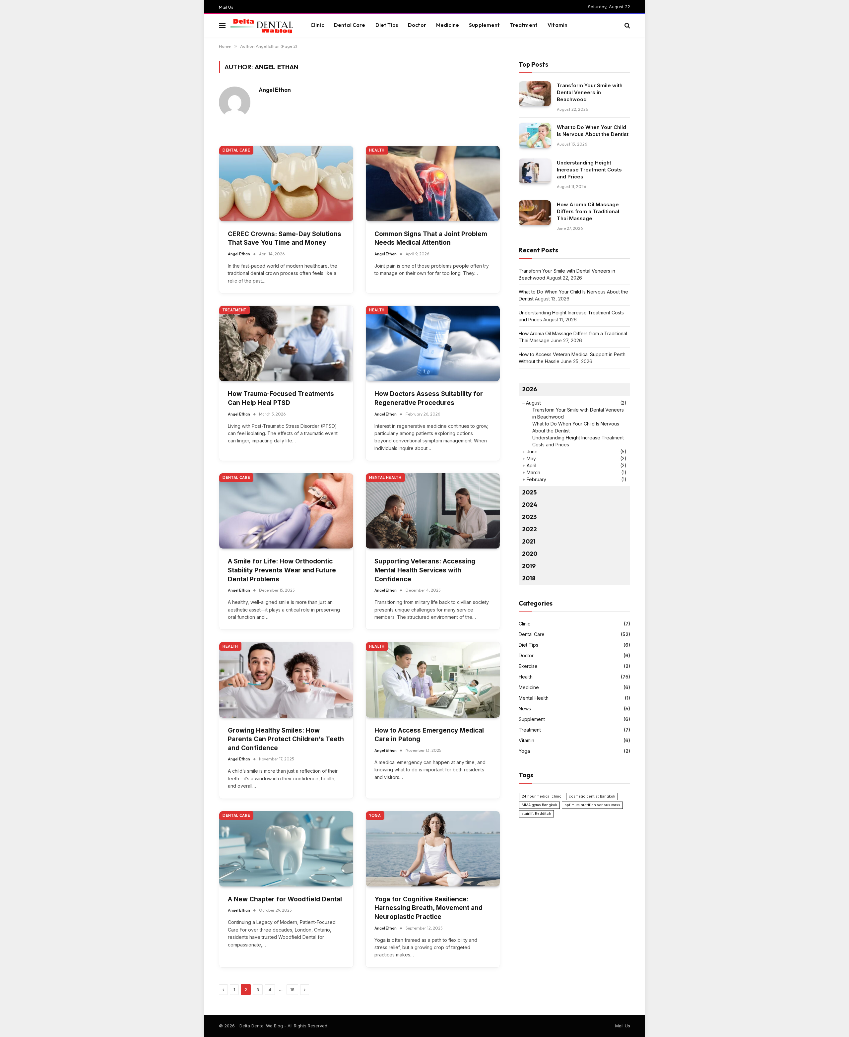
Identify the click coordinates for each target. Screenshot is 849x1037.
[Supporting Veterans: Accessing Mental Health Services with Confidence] (433, 511)
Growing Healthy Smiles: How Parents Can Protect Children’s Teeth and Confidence (286, 739)
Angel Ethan (275, 90)
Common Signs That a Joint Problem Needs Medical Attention (430, 238)
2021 (529, 541)
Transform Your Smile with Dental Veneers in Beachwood (589, 92)
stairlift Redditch (536, 813)
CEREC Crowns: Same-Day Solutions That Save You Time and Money (284, 238)
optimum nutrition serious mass (592, 805)
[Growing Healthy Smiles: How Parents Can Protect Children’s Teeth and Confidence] (286, 679)
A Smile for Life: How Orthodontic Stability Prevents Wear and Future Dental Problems (282, 570)
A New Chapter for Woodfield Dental (285, 899)
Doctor (417, 25)
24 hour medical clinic (541, 796)
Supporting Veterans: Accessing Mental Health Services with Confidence (424, 570)
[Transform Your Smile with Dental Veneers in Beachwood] (535, 93)
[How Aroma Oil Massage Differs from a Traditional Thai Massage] (535, 212)
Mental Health (385, 477)
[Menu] (222, 25)
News (525, 708)
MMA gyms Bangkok (539, 805)
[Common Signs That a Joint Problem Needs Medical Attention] (433, 183)
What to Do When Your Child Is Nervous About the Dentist (592, 130)
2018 (529, 578)
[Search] (626, 25)
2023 (529, 517)
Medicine (447, 25)
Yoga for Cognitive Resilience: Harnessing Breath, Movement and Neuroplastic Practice (428, 908)
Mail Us (226, 7)
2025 (529, 492)
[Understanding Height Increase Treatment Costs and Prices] (535, 171)
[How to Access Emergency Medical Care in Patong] (433, 679)
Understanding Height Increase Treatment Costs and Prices (589, 170)
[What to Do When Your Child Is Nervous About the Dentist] (535, 135)
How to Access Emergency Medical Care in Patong (429, 735)
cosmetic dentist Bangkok (592, 796)
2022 (529, 529)
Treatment (524, 25)
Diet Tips (386, 25)
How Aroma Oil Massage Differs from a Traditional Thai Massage (588, 211)
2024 (529, 504)
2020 (529, 553)
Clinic (317, 25)
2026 (529, 389)
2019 (529, 566)
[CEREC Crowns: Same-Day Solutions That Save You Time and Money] (286, 183)
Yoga (375, 815)
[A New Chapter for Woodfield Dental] (286, 848)
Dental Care (349, 25)
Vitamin (557, 25)
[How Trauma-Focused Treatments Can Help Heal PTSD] (286, 343)
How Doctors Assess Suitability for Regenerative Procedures (428, 398)
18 (292, 989)
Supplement (484, 25)
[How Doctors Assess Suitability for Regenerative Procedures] (433, 343)
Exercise (528, 666)
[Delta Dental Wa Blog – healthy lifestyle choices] (262, 25)
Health (377, 150)
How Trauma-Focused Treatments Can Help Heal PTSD (281, 398)
